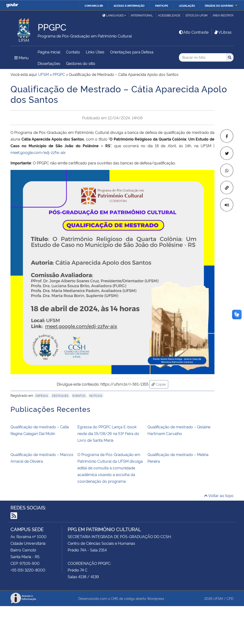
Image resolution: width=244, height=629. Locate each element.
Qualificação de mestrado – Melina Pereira (177, 458)
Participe (161, 5)
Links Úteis (95, 51)
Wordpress (155, 598)
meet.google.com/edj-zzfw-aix (38, 152)
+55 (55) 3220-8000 (27, 569)
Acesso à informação (129, 5)
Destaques (60, 395)
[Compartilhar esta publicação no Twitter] (226, 153)
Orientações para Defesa (131, 51)
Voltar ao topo (221, 495)
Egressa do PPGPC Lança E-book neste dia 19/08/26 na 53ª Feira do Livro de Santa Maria (108, 433)
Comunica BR (94, 5)
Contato (73, 51)
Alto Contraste (195, 32)
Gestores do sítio (80, 63)
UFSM (218, 598)
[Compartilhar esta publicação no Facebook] (226, 136)
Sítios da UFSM (196, 15)
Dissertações (49, 63)
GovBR (12, 5)
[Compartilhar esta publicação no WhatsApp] (226, 170)
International (142, 15)
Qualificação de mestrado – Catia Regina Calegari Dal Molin (39, 430)
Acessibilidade (169, 15)
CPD (230, 598)
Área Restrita (223, 15)
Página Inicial (49, 51)
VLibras (225, 32)
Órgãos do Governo (219, 5)
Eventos (78, 395)
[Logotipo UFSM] (24, 28)
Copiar (161, 384)
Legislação (187, 5)
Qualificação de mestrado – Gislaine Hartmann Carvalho (178, 430)
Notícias (95, 395)
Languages (115, 15)
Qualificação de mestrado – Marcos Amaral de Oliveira (41, 458)
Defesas (42, 395)
